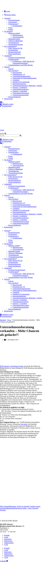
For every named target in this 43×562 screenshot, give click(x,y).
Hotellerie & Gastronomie (21, 82)
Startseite (3, 320)
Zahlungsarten (9, 543)
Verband (7, 18)
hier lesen (24, 424)
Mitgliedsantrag (18, 35)
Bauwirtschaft (17, 72)
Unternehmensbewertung (21, 93)
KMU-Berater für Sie (15, 48)
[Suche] (1, 138)
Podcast (10, 69)
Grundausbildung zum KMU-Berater (20, 65)
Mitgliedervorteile (14, 39)
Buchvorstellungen (14, 54)
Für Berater (8, 31)
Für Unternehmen (10, 46)
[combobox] (9, 136)
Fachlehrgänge (13, 59)
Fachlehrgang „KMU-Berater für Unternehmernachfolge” (23, 62)
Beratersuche (8, 99)
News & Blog (13, 71)
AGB (6, 544)
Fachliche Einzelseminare (16, 57)
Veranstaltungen (13, 43)
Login (2, 130)
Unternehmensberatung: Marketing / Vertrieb (27, 86)
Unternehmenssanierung (20, 89)
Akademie (7, 56)
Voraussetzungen (18, 37)
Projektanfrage (13, 50)
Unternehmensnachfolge (21, 95)
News (9, 320)
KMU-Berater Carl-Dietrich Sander (11, 366)
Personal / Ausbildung (20, 87)
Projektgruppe (13, 24)
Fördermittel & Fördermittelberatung (24, 78)
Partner (10, 29)
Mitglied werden (13, 33)
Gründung (16, 80)
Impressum (7, 539)
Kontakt (6, 535)
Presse (10, 28)
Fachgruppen (12, 22)
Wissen (6, 67)
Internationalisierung (19, 84)
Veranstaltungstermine (15, 44)
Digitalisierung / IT (19, 74)
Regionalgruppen (14, 20)
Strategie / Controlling (20, 91)
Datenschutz (8, 541)
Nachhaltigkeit (17, 26)
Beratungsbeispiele (14, 52)
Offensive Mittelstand (15, 41)
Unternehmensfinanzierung (21, 76)
